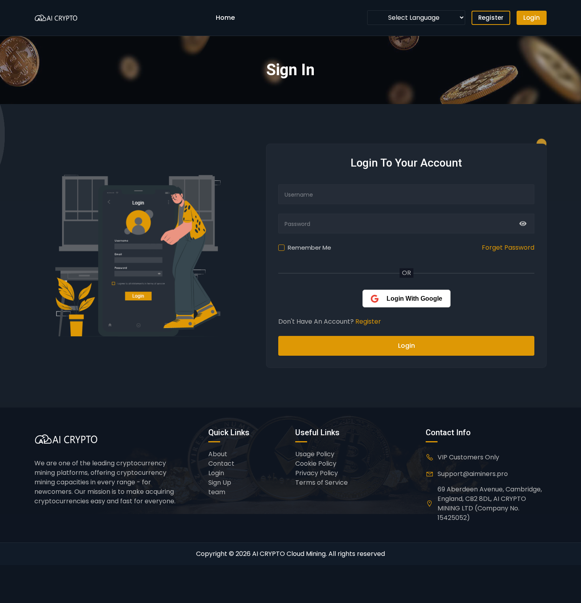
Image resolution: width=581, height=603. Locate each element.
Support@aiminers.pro (473, 473)
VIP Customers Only (468, 457)
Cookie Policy (315, 463)
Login (531, 17)
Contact (221, 463)
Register (491, 17)
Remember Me (309, 247)
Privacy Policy (316, 473)
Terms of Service (321, 482)
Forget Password (508, 247)
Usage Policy (314, 454)
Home (225, 17)
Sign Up (219, 482)
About (217, 454)
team (216, 492)
